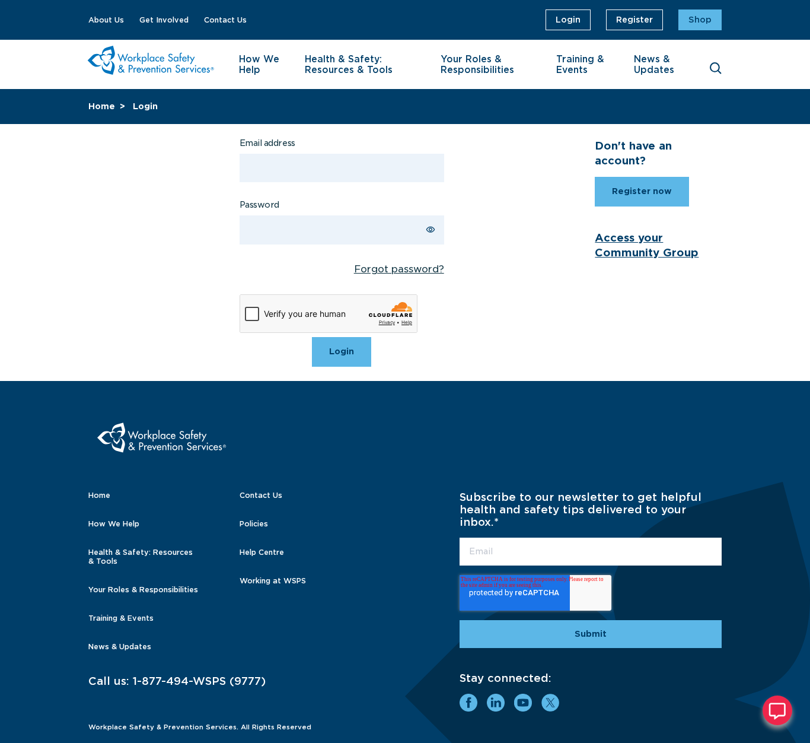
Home (101, 106)
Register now (642, 191)
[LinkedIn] (496, 703)
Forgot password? (399, 269)
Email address (267, 143)
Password (259, 204)
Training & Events (580, 64)
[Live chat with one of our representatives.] (777, 710)
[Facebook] (468, 703)
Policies (254, 523)
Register (634, 19)
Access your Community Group (647, 245)
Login (568, 19)
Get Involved (164, 20)
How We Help (259, 64)
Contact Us (225, 20)
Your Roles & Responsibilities (477, 64)
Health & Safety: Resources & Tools (349, 64)
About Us (106, 20)
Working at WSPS (273, 580)
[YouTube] (523, 703)
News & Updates (654, 64)
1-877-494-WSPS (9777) (199, 681)
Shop (700, 19)
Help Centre (262, 552)
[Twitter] (550, 703)
